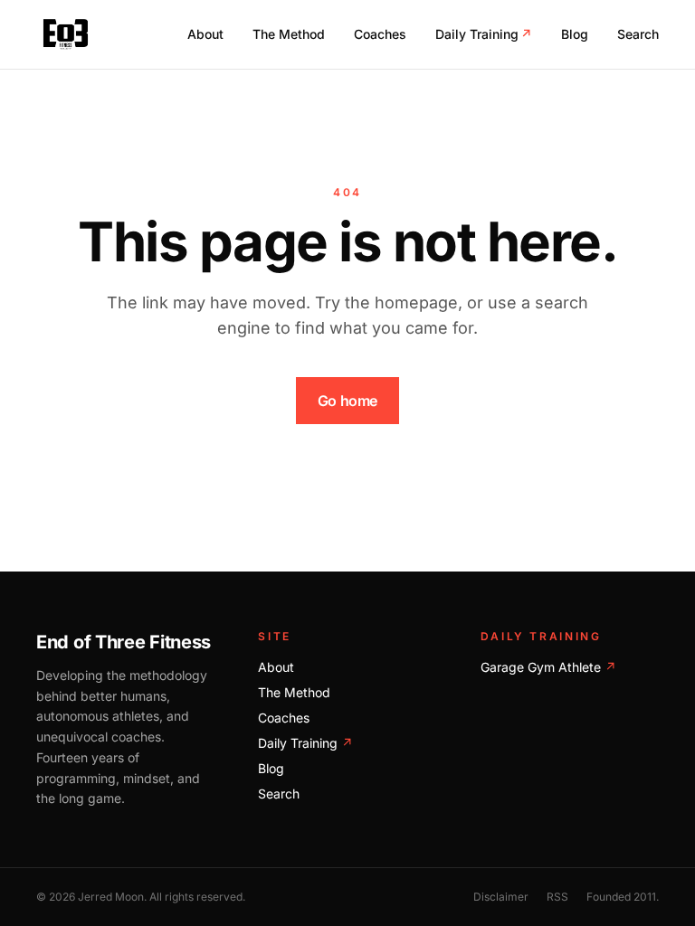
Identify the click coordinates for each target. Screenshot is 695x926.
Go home (347, 401)
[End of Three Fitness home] (65, 34)
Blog (574, 34)
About (205, 34)
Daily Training (483, 34)
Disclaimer (500, 896)
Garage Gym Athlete (548, 667)
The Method (288, 34)
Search (638, 34)
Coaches (380, 34)
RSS (557, 896)
